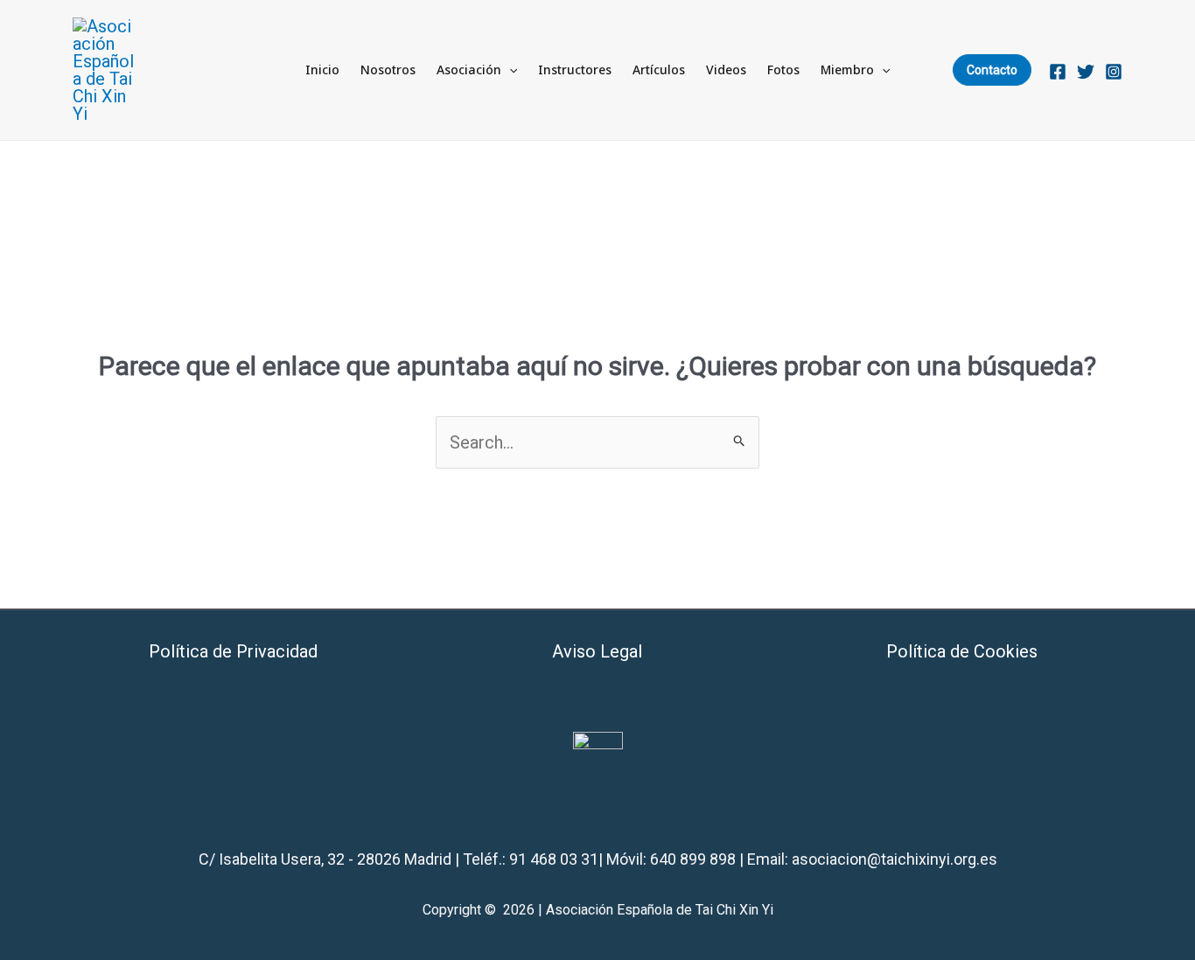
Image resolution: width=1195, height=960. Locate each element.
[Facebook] (1057, 71)
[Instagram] (1113, 71)
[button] (509, 70)
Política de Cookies (962, 651)
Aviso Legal (597, 651)
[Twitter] (1085, 71)
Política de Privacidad (233, 651)
